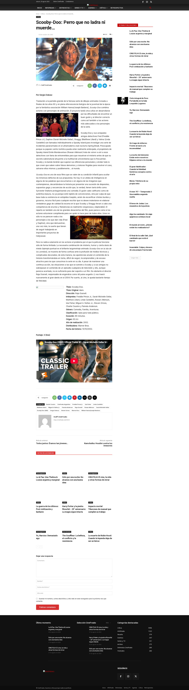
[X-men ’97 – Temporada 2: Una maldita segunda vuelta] (122, 194)
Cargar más (134, 258)
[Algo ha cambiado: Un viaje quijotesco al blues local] (122, 216)
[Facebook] (143, 2)
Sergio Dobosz (54, 410)
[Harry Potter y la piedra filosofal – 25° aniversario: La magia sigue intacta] (74, 495)
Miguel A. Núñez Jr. (54, 407)
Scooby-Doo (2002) (42, 410)
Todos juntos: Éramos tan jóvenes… (52, 443)
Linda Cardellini (98, 404)
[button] (150, 7)
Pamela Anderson (67, 407)
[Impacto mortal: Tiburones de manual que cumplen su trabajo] (100, 495)
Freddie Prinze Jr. (77, 404)
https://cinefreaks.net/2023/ (62, 420)
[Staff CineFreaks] (37, 85)
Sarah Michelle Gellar (102, 407)
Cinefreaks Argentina (63, 404)
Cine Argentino (41, 473)
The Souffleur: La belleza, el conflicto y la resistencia (73, 538)
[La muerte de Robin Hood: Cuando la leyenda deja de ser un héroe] (100, 524)
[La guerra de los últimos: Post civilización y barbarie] (48, 495)
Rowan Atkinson (89, 407)
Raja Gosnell (78, 407)
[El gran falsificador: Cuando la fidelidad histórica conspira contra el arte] (122, 169)
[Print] (90, 397)
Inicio (37, 14)
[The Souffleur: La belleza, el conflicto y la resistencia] (74, 524)
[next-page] (41, 546)
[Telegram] (105, 85)
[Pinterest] (74, 397)
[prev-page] (37, 546)
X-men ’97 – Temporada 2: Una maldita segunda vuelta (141, 194)
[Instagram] (147, 2)
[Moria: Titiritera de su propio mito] (122, 183)
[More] (110, 85)
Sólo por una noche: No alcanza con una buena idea (72, 480)
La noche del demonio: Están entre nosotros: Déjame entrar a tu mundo (141, 157)
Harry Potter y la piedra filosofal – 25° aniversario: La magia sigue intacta (74, 509)
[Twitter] (151, 2)
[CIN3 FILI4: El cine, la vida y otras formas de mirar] (100, 466)
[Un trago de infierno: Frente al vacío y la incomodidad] (122, 145)
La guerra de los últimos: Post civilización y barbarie (47, 509)
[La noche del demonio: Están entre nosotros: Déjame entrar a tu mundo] (122, 157)
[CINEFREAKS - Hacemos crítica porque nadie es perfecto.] (48, 671)
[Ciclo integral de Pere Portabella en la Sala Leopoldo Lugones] (122, 100)
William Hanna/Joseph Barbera (90, 410)
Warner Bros (75, 410)
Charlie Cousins (50, 404)
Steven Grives (65, 410)
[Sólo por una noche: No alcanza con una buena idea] (74, 466)
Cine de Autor (67, 532)
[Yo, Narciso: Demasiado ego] (48, 524)
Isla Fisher (88, 404)
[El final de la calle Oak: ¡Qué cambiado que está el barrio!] (122, 238)
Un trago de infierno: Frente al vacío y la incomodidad (138, 145)
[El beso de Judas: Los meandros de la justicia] (122, 206)
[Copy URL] (95, 397)
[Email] (84, 397)
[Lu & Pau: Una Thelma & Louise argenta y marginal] (48, 466)
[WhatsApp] (90, 85)
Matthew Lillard (41, 407)
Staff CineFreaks (46, 85)
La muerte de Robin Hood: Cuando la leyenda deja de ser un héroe (100, 538)
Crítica (43, 14)
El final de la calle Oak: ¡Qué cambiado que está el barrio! (141, 238)
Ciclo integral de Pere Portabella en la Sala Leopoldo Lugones (139, 101)
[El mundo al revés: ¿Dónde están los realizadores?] (122, 227)
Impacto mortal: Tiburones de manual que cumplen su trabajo (99, 509)
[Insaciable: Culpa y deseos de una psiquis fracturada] (122, 249)
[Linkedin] (79, 397)
